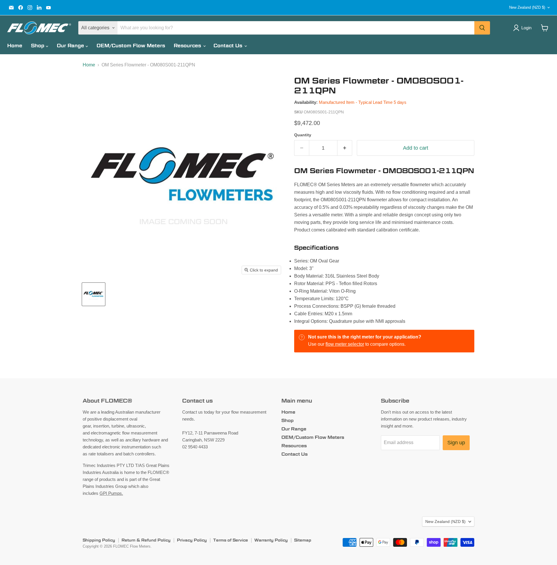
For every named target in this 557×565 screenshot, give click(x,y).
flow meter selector (344, 344)
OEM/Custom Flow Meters (131, 45)
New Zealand (527, 7)
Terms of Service (230, 540)
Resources (188, 45)
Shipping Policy (99, 540)
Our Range (71, 45)
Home (14, 45)
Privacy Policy (192, 540)
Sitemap (302, 540)
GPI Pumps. (111, 493)
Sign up (456, 443)
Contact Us (229, 45)
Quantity (302, 135)
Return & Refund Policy (146, 540)
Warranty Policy (271, 540)
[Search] (482, 28)
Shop (38, 45)
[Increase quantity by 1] (344, 148)
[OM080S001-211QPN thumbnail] (93, 294)
